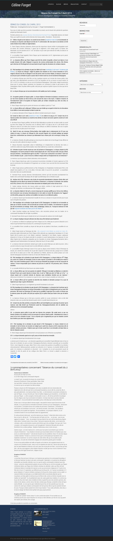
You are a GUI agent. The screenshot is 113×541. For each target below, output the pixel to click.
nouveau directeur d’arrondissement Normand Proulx (37, 35)
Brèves (66, 4)
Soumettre (83, 40)
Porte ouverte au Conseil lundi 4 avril (89, 49)
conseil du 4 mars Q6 (51, 40)
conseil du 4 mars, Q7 (35, 116)
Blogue (58, 4)
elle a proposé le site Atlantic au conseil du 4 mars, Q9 (52, 231)
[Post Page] (38, 513)
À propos (51, 4)
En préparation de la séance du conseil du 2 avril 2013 (24, 362)
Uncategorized (48, 16)
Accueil (40, 16)
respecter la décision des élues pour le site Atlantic (28, 208)
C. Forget (41, 27)
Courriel (82, 33)
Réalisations (75, 4)
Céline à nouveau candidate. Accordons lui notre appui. (53, 362)
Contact (84, 4)
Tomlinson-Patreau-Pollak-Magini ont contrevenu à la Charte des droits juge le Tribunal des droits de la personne (90, 55)
